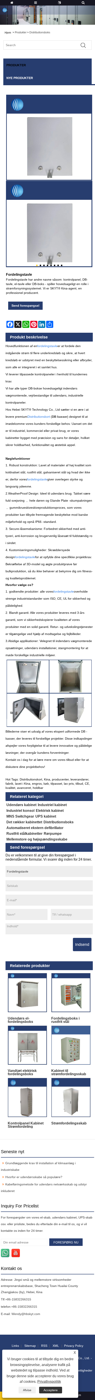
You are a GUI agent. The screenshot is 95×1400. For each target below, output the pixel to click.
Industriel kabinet (52, 805)
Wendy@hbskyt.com (25, 1314)
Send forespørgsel (25, 305)
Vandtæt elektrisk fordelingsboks (22, 1072)
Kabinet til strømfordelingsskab (68, 1072)
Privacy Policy (73, 1345)
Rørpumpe (53, 833)
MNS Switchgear (20, 816)
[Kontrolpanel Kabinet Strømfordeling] (27, 1098)
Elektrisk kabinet (50, 810)
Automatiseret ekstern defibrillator (34, 828)
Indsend (82, 944)
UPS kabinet (45, 816)
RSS (44, 1345)
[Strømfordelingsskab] (71, 1098)
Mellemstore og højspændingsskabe (36, 839)
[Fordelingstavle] (49, 224)
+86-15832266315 (18, 1299)
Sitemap (30, 1345)
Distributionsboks (39, 32)
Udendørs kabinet (21, 805)
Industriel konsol (20, 810)
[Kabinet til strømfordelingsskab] (71, 1045)
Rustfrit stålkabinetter (24, 833)
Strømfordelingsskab (69, 1123)
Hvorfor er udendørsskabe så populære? (33, 1177)
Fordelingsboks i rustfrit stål (65, 1019)
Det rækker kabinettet (24, 822)
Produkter (21, 32)
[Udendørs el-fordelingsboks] (27, 993)
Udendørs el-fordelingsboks (20, 1019)
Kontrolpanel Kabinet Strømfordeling (26, 1124)
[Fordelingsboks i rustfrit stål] (71, 993)
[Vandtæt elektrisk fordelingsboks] (27, 1045)
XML (56, 1345)
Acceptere (51, 1390)
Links (15, 1345)
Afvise (27, 1390)
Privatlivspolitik (49, 1381)
